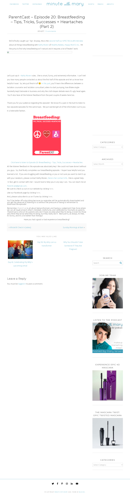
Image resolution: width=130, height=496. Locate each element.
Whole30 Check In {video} (20, 227)
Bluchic (82, 492)
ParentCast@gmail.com (17, 186)
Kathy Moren (43, 45)
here (51, 188)
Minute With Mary (61, 492)
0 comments (51, 31)
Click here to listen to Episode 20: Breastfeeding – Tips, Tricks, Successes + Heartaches (47, 162)
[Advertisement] (109, 35)
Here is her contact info (57, 178)
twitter (25, 4)
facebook (14, 4)
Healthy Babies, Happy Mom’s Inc (65, 45)
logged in (22, 284)
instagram (37, 4)
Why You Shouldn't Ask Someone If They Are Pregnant (73, 245)
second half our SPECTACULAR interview (66, 41)
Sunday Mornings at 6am (73, 227)
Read (100, 4)
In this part (45, 83)
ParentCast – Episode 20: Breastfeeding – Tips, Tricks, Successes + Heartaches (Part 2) (47, 22)
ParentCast (22, 208)
